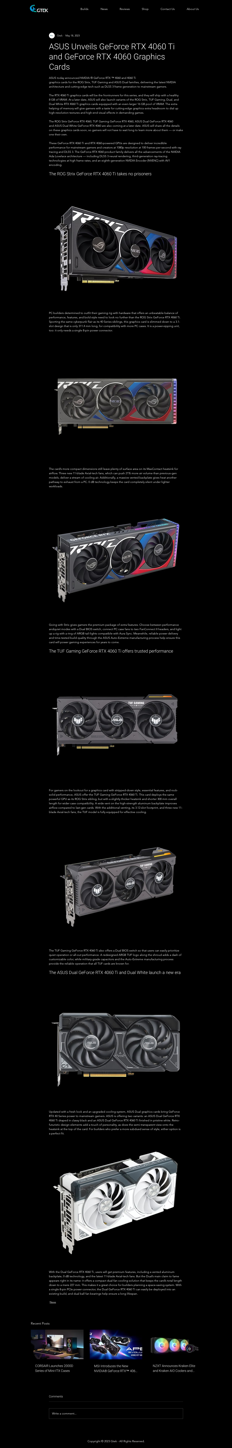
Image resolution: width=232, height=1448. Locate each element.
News (53, 1302)
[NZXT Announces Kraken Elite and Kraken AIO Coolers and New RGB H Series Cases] (174, 1344)
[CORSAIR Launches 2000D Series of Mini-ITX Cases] (57, 1344)
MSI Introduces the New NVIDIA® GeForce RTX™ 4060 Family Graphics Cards (115, 1368)
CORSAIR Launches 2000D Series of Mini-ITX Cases (54, 1368)
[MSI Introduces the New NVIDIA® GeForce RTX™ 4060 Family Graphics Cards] (116, 1344)
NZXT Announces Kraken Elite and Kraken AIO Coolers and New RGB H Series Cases (174, 1368)
